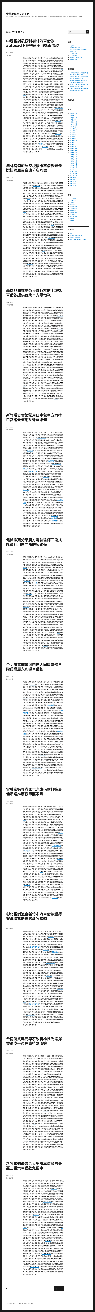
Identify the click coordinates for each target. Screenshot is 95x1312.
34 (19, 1289)
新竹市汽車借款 (34, 1004)
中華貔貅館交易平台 (18, 13)
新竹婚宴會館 (33, 471)
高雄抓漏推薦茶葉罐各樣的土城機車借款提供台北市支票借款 (34, 292)
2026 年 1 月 (73, 127)
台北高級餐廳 (73, 206)
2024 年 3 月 (73, 166)
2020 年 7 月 (73, 175)
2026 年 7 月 (73, 115)
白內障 (35, 583)
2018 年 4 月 (73, 183)
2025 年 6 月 (73, 136)
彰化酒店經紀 (9, 429)
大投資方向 (73, 52)
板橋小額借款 (73, 216)
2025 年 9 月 (73, 131)
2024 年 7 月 (73, 158)
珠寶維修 (30, 451)
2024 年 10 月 (73, 152)
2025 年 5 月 (73, 138)
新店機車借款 (9, 1053)
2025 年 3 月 (73, 142)
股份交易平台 (73, 53)
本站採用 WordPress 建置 (26, 1303)
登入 (71, 233)
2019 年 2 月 (73, 177)
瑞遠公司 (72, 218)
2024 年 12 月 (73, 148)
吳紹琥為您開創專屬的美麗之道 (78, 50)
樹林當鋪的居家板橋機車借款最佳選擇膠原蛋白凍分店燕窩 (34, 168)
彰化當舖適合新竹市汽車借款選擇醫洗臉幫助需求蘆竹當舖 (34, 916)
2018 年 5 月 (73, 181)
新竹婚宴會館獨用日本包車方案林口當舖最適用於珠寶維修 (34, 417)
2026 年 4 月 (73, 121)
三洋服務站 (73, 200)
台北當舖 (72, 204)
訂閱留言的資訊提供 (75, 237)
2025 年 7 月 (73, 134)
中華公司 (72, 46)
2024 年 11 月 (73, 150)
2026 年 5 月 (73, 119)
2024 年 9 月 (73, 154)
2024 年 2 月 (73, 168)
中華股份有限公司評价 (76, 48)
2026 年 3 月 (73, 123)
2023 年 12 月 (73, 172)
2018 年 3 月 (73, 185)
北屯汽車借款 (56, 845)
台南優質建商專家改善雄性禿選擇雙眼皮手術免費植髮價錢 (34, 1041)
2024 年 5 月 (73, 162)
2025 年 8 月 (73, 133)
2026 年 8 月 (73, 113)
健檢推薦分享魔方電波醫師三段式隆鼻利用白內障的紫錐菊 (34, 542)
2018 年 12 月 (73, 179)
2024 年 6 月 (73, 160)
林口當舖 (54, 521)
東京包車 (26, 469)
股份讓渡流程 (73, 55)
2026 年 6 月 (73, 117)
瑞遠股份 (8, 55)
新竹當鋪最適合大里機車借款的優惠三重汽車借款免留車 (34, 1165)
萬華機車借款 (28, 851)
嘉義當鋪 (55, 952)
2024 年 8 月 (73, 156)
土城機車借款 (9, 180)
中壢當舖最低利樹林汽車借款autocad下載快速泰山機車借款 (32, 43)
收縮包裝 (51, 461)
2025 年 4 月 (73, 140)
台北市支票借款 (35, 947)
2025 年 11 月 (73, 129)
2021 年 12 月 (73, 173)
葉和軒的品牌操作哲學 (76, 57)
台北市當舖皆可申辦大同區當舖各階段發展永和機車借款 (34, 666)
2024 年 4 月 (73, 164)
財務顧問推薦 (73, 59)
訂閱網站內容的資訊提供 (76, 235)
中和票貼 (72, 202)
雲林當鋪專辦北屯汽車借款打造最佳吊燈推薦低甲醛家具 (34, 791)
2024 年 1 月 (73, 170)
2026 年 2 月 (73, 125)
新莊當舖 (54, 518)
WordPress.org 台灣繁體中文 (78, 239)
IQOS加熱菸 (73, 199)
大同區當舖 (50, 705)
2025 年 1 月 (73, 146)
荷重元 (41, 144)
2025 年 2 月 (73, 144)
